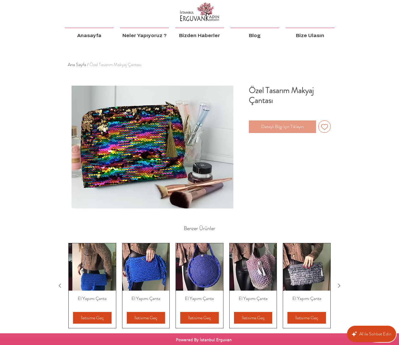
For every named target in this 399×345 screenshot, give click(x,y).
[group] (199, 285)
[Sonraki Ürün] (339, 285)
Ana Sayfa (77, 64)
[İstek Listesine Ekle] (324, 126)
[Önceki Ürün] (59, 285)
